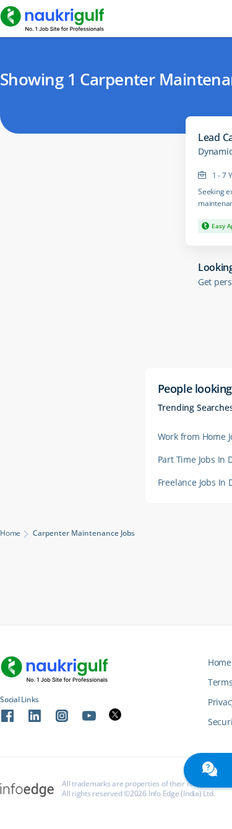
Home (10, 533)
